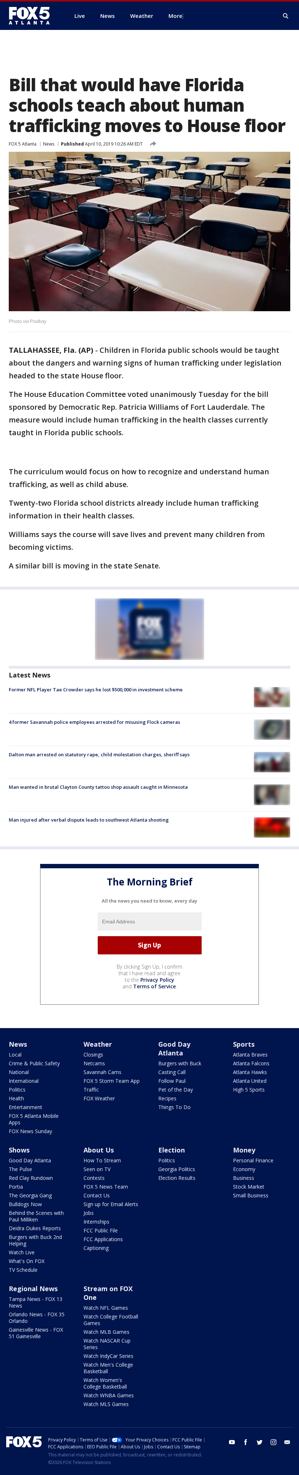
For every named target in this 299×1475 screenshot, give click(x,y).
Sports (244, 1044)
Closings (93, 1054)
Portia (16, 1186)
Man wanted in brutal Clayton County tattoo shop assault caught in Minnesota (98, 787)
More (175, 15)
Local (15, 1054)
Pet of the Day (175, 1089)
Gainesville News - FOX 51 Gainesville (36, 1333)
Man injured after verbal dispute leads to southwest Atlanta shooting (89, 819)
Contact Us (97, 1195)
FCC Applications (103, 1239)
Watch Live (22, 1252)
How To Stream (102, 1160)
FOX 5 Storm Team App (112, 1080)
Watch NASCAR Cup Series (107, 1344)
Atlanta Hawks (250, 1072)
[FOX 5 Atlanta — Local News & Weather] (33, 15)
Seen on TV (97, 1169)
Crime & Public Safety (34, 1063)
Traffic (91, 1089)
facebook (246, 1442)
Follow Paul (172, 1080)
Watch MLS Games (106, 1404)
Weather (98, 1044)
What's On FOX (26, 1261)
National (19, 1072)
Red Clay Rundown (31, 1177)
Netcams (94, 1063)
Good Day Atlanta (174, 1048)
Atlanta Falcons (251, 1063)
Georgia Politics (176, 1169)
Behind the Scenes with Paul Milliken (36, 1216)
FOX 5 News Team (106, 1186)
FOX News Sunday (30, 1131)
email (287, 1442)
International (24, 1080)
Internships (96, 1221)
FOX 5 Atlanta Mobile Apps (34, 1119)
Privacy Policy (157, 979)
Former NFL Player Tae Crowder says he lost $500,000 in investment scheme (96, 689)
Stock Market (248, 1186)
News (48, 144)
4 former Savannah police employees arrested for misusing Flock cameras (94, 722)
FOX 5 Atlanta (22, 144)
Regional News (33, 1288)
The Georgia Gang (30, 1195)
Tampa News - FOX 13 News (35, 1302)
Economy (244, 1169)
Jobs (89, 1212)
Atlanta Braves (250, 1054)
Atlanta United (250, 1080)
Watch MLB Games (106, 1331)
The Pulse (20, 1169)
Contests (94, 1177)
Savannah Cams (102, 1072)
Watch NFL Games (106, 1307)
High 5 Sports (249, 1089)
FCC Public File (101, 1230)
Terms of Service (154, 986)
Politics (17, 1089)
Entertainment (25, 1107)
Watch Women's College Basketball (105, 1383)
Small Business (250, 1195)
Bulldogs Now (25, 1204)
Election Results (176, 1177)
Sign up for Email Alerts (111, 1204)
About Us (99, 1150)
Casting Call (172, 1072)
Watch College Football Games (111, 1320)
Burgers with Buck (179, 1063)
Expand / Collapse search (285, 16)
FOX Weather (99, 1098)
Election (171, 1150)
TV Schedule (23, 1269)
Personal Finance (253, 1160)
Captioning (96, 1247)
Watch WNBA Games (109, 1395)
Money (244, 1150)
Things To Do (174, 1107)
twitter (259, 1442)
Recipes (167, 1098)
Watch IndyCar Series (108, 1355)
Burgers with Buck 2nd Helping (35, 1240)
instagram (273, 1442)
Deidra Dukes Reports (35, 1228)
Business (243, 1177)
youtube (232, 1442)
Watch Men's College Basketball (108, 1368)
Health (16, 1098)
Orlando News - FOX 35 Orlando (37, 1317)
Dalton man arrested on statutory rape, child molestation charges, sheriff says (99, 754)
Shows (19, 1150)
